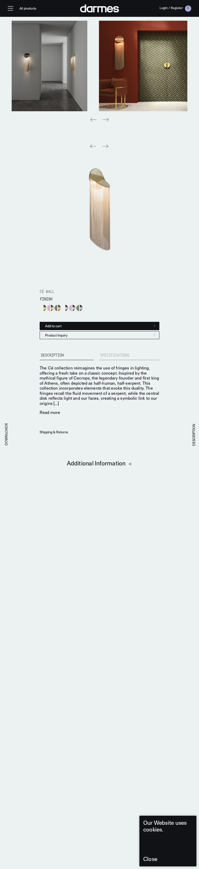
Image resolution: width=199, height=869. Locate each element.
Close (150, 859)
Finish (46, 299)
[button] (105, 119)
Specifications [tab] (114, 355)
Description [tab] (52, 355)
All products (27, 8)
